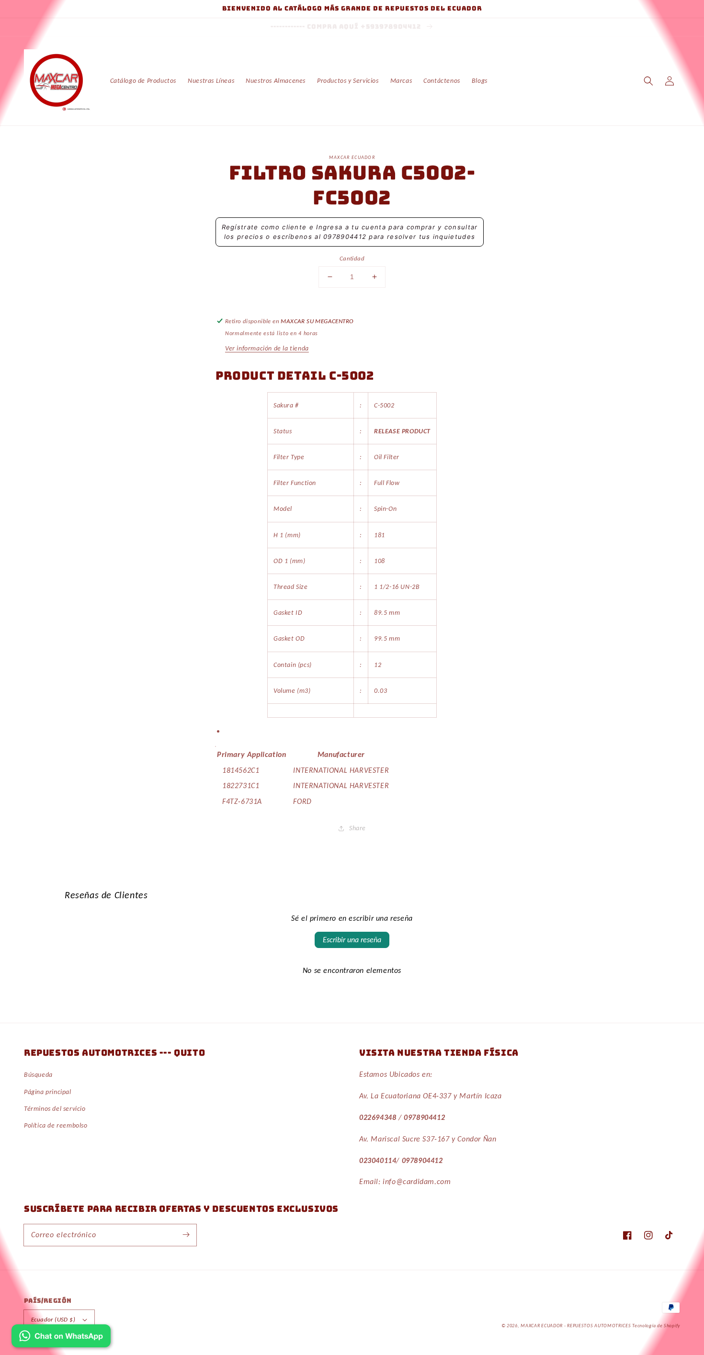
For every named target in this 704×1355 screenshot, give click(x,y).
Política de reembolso (56, 1125)
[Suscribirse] (185, 1234)
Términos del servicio (55, 1109)
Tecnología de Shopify (656, 1325)
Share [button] (357, 828)
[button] (648, 80)
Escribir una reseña (352, 939)
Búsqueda (38, 1075)
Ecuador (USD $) (53, 1319)
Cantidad (352, 258)
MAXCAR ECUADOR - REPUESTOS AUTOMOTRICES (576, 1325)
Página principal (47, 1092)
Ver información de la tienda (267, 348)
